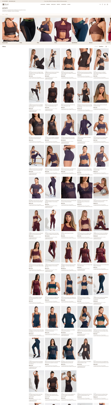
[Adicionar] (107, 101)
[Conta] (105, 4)
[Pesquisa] (100, 4)
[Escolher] (42, 68)
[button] (101, 46)
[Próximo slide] (107, 30)
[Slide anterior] (30, 59)
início (3, 14)
